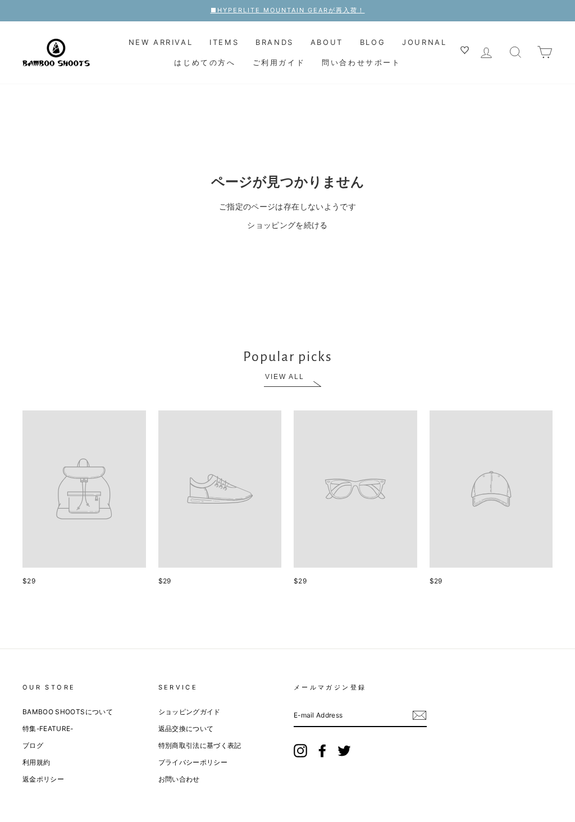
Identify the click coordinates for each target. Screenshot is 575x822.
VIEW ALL (284, 377)
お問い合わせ (179, 779)
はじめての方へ (204, 62)
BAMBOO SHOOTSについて (67, 711)
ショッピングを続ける (287, 225)
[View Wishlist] (466, 51)
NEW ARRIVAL (161, 42)
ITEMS (224, 42)
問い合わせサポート (361, 62)
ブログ (32, 745)
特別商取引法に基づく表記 (199, 745)
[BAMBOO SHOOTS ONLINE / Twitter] (344, 750)
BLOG (372, 42)
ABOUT (327, 42)
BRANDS (274, 42)
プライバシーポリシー (193, 762)
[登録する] (419, 715)
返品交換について (186, 728)
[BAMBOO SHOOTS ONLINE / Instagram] (300, 750)
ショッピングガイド (189, 711)
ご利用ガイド (279, 62)
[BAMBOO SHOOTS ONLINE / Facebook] (322, 750)
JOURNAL (424, 42)
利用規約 (36, 762)
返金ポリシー (43, 779)
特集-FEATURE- (48, 728)
